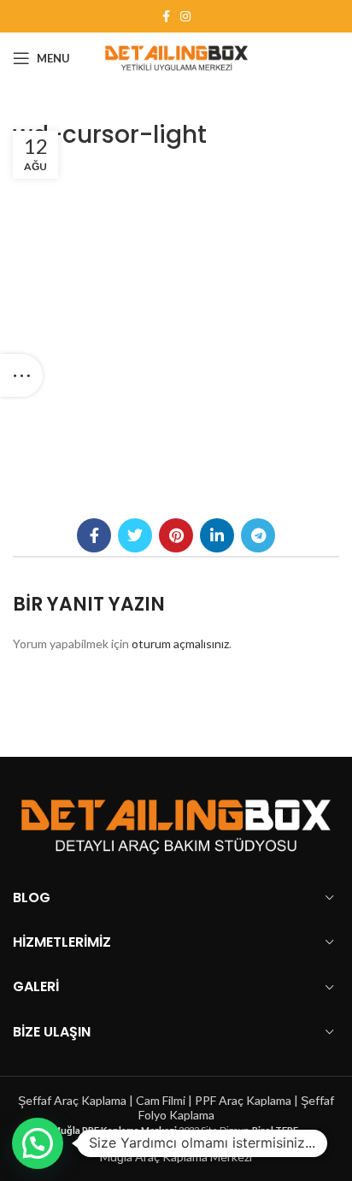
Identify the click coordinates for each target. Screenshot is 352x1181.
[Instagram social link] (185, 16)
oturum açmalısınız (180, 643)
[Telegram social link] (258, 535)
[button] (37, 1143)
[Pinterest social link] (176, 535)
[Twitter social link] (135, 535)
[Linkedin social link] (217, 535)
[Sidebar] (21, 375)
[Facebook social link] (166, 16)
